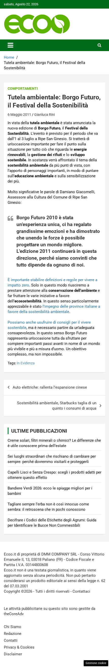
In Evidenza (26, 363)
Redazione (12, 633)
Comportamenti (23, 88)
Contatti (10, 640)
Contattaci (81, 591)
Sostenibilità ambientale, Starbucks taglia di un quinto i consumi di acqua (56, 406)
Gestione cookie (96, 663)
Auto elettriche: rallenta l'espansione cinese (50, 387)
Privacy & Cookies (19, 647)
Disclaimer (13, 654)
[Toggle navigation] (10, 45)
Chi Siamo (12, 627)
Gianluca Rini (44, 115)
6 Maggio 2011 (19, 115)
